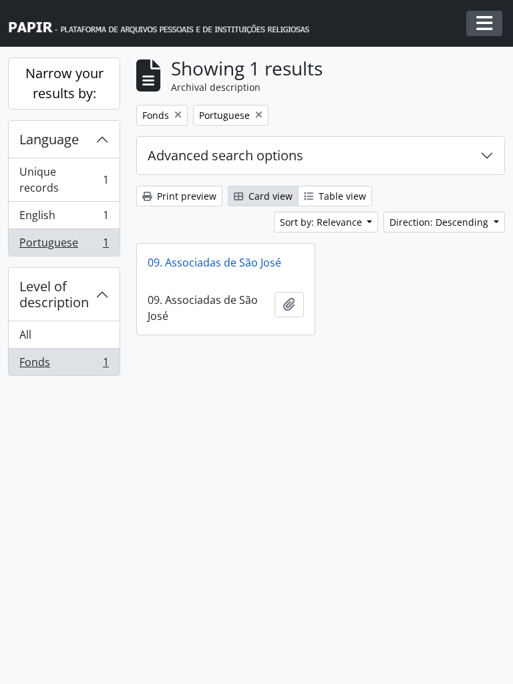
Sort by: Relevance (322, 222)
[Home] (165, 24)
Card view (269, 196)
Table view (341, 196)
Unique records (64, 179)
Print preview (185, 196)
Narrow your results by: (64, 83)
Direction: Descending (440, 222)
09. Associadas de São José (214, 262)
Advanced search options (225, 155)
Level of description (54, 294)
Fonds (64, 365)
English (64, 218)
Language (49, 139)
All (25, 334)
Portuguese (64, 245)
